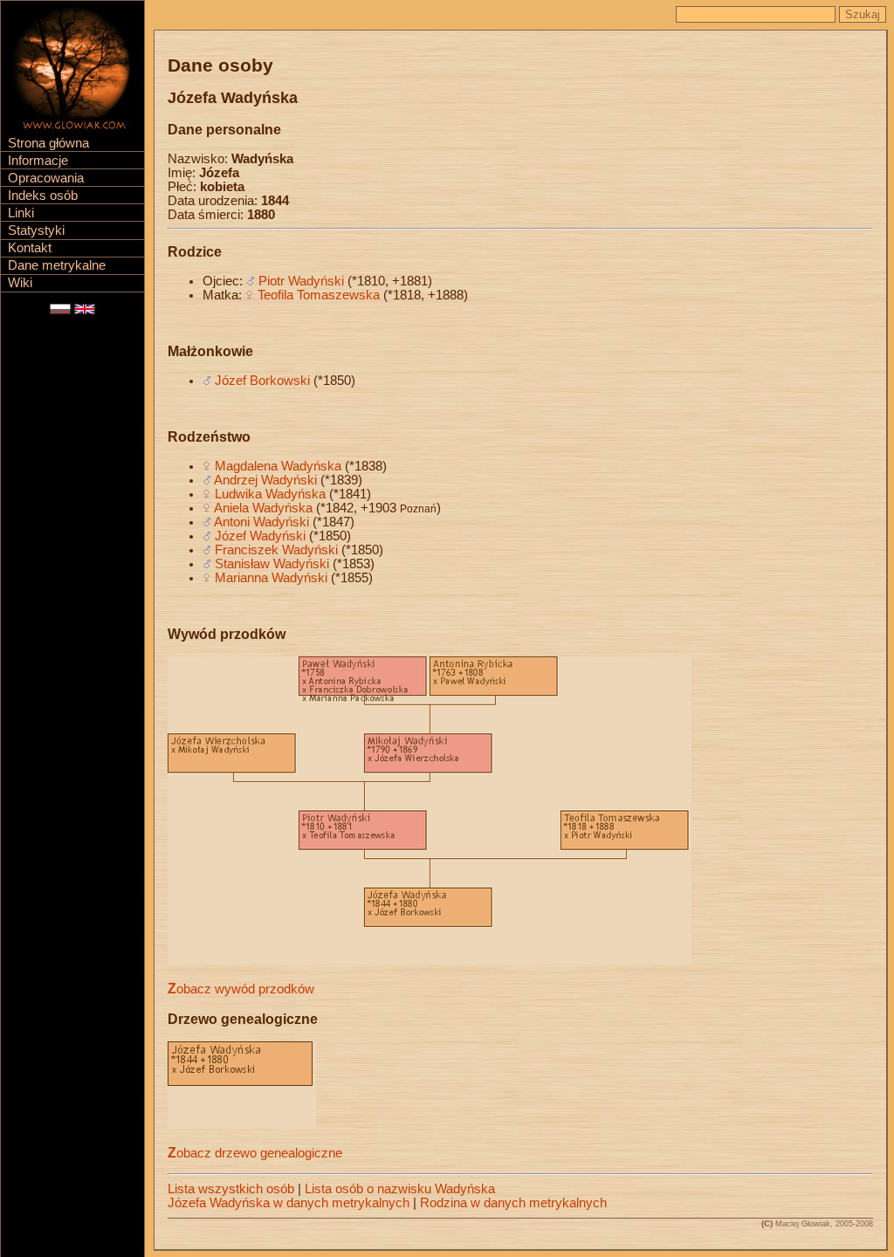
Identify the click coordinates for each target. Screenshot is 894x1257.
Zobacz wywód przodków (241, 989)
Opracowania (46, 178)
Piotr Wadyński (301, 281)
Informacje (38, 161)
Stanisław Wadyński (272, 564)
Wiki (20, 283)
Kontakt (30, 248)
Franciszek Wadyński (276, 550)
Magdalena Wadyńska (278, 466)
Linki (21, 213)
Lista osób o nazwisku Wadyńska (400, 1189)
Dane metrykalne (57, 265)
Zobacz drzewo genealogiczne (255, 1153)
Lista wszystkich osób (231, 1189)
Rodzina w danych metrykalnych (513, 1203)
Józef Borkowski (262, 381)
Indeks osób (43, 196)
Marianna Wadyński (271, 578)
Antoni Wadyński (261, 522)
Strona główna (48, 143)
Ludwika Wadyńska (270, 494)
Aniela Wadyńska (263, 508)
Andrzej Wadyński (265, 480)
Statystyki (36, 230)
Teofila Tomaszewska (319, 295)
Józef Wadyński (260, 536)
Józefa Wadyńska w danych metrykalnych (288, 1203)
